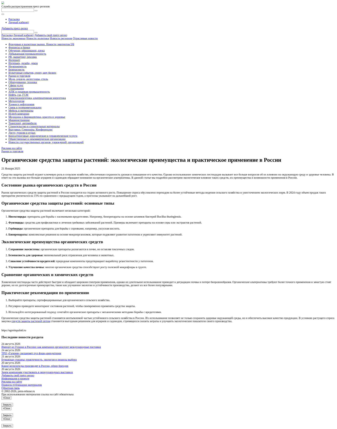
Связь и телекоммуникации (24, 107)
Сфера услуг (15, 85)
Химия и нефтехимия (21, 104)
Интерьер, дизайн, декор (23, 63)
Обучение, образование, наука (26, 50)
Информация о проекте (15, 378)
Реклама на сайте (11, 148)
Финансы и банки (19, 47)
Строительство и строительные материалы (34, 126)
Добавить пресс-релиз (14, 28)
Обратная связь (10, 388)
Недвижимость (17, 66)
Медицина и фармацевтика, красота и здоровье (36, 116)
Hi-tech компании (18, 113)
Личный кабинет (18, 22)
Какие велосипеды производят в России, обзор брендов (34, 365)
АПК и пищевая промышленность (29, 91)
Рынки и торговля (19, 75)
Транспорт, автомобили (22, 123)
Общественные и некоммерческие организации (36, 139)
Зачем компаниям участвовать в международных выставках (37, 372)
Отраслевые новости (85, 38)
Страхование (16, 88)
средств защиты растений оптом (30, 321)
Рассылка (14, 19)
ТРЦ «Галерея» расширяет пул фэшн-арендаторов (31, 353)
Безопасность (16, 69)
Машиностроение (19, 120)
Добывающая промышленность (27, 53)
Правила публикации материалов (21, 384)
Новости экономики (13, 38)
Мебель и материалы (20, 110)
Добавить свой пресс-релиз (50, 35)
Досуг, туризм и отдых (21, 132)
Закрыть (7, 404)
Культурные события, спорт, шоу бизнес (32, 72)
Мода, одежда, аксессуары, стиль (28, 79)
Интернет (14, 60)
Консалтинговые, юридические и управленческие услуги (42, 135)
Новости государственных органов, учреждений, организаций (46, 142)
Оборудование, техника (22, 82)
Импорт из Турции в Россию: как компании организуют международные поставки (51, 346)
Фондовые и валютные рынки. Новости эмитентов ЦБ (41, 44)
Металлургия (16, 101)
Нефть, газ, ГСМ (18, 94)
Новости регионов (61, 38)
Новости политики (37, 38)
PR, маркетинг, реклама (22, 56)
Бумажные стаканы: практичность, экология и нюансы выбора (39, 359)
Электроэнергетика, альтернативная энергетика (37, 98)
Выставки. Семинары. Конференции (30, 129)
